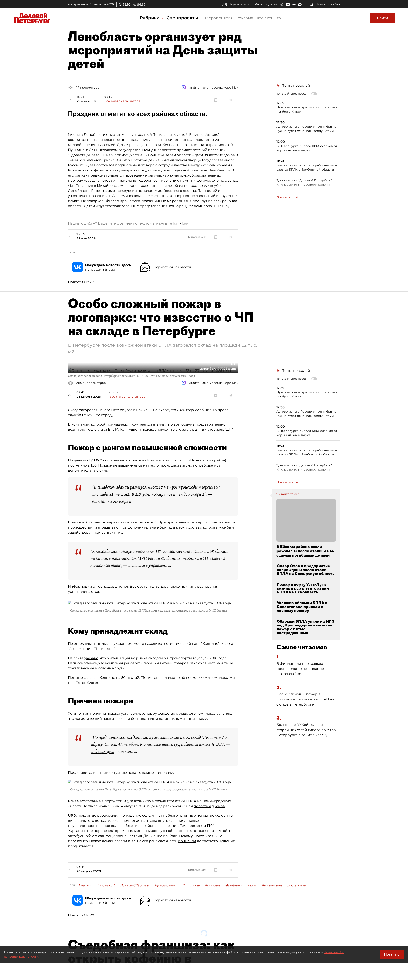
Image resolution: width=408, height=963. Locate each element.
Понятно (392, 954)
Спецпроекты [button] (183, 17)
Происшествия (165, 885)
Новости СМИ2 (81, 282)
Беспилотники (272, 885)
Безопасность (296, 885)
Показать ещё (287, 197)
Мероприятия (219, 18)
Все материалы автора (122, 101)
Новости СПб (105, 885)
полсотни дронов (209, 806)
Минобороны (234, 885)
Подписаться (239, 4)
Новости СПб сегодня (135, 885)
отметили (102, 501)
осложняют (152, 815)
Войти (382, 18)
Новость (85, 885)
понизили (187, 841)
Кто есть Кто (269, 18)
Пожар (195, 885)
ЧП (183, 885)
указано (91, 658)
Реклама (244, 18)
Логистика (212, 885)
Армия (252, 885)
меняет (140, 831)
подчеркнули (102, 751)
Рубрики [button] (150, 17)
